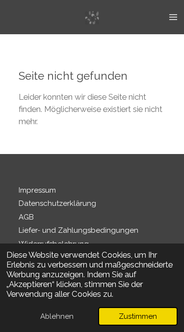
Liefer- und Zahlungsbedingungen (78, 230)
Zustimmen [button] (138, 316)
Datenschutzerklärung (57, 203)
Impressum (37, 190)
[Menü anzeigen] (173, 17)
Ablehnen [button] (57, 316)
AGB (26, 217)
